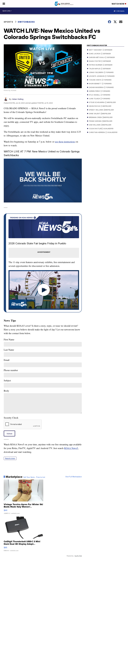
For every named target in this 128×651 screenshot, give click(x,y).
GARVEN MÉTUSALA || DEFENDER (101, 57)
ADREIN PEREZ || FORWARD (99, 91)
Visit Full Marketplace (73, 477)
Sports (8, 22)
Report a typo (10, 458)
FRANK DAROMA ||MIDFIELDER (100, 121)
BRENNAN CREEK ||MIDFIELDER (100, 117)
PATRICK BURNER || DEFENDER (100, 65)
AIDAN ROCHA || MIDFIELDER (99, 106)
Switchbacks (26, 22)
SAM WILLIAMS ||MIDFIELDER (99, 125)
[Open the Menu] (4, 3)
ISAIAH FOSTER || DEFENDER (99, 61)
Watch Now (118, 4)
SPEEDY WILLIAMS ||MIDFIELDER (101, 110)
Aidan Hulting (17, 99)
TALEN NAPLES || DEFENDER (99, 69)
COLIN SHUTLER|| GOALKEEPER (100, 129)
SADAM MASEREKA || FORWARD (101, 87)
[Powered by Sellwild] (78, 556)
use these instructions (65, 141)
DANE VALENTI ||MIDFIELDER (99, 114)
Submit (9, 433)
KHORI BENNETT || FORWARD (100, 84)
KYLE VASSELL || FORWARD (99, 95)
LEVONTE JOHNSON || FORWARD (101, 76)
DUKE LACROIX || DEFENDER (99, 54)
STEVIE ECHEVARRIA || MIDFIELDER (102, 102)
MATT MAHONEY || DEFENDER (100, 50)
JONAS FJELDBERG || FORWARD (101, 72)
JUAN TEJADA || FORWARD (99, 99)
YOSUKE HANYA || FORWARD (100, 80)
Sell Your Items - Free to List (34, 477)
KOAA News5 (71, 448)
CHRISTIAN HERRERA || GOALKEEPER (102, 132)
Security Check (11, 417)
